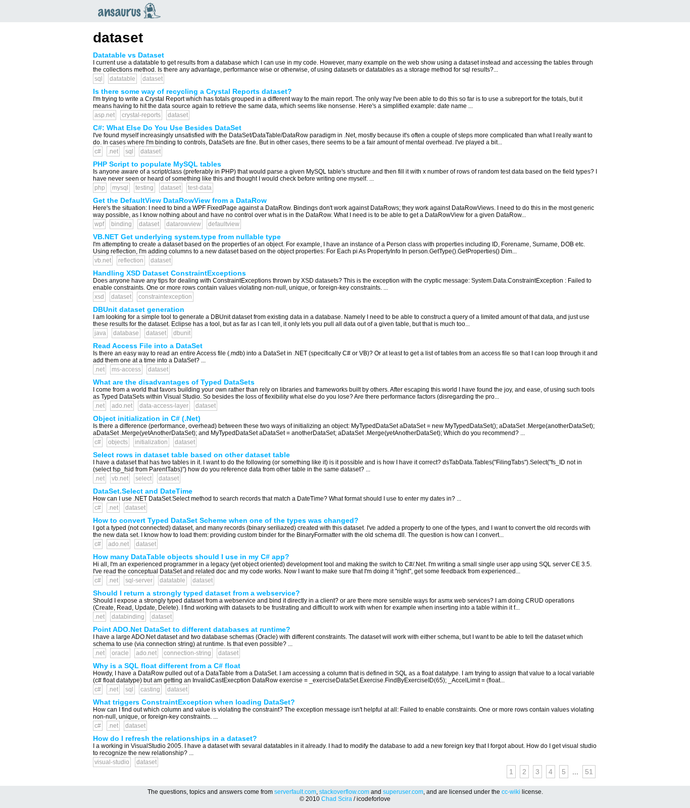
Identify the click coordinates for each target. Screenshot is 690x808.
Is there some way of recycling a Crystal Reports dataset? (192, 91)
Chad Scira (336, 798)
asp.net (104, 115)
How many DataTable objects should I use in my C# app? (191, 557)
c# (97, 151)
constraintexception (165, 296)
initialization (151, 442)
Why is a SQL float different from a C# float (166, 666)
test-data (200, 187)
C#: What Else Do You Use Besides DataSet (167, 128)
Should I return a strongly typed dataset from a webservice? (196, 593)
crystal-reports (141, 115)
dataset (152, 78)
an (132, 11)
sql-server (139, 580)
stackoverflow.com (344, 791)
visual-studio (111, 762)
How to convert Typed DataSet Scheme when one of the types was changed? (226, 520)
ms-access (126, 369)
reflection (130, 260)
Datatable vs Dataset (128, 55)
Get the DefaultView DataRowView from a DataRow (180, 200)
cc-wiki (511, 791)
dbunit (181, 333)
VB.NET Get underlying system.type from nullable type (187, 237)
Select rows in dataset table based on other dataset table (191, 455)
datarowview (183, 224)
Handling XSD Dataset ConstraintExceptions (169, 273)
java (100, 333)
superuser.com (403, 791)
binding (121, 224)
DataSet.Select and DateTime (142, 491)
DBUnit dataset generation (138, 309)
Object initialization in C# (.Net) (147, 418)
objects (118, 442)
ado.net (122, 405)
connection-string (187, 653)
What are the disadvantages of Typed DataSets (174, 382)
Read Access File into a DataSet (148, 346)
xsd (99, 296)
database (126, 333)
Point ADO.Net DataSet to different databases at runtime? (191, 629)
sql (98, 78)
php (99, 187)
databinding (128, 616)
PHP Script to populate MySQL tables (157, 164)
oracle (120, 653)
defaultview (223, 224)
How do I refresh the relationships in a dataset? (175, 738)
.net (113, 151)
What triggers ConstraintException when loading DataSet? (194, 702)
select (143, 478)
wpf (99, 224)
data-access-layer (163, 405)
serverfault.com (295, 791)
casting (150, 689)
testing (144, 187)
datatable (122, 78)
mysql (120, 187)
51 (589, 772)
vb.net (102, 260)
